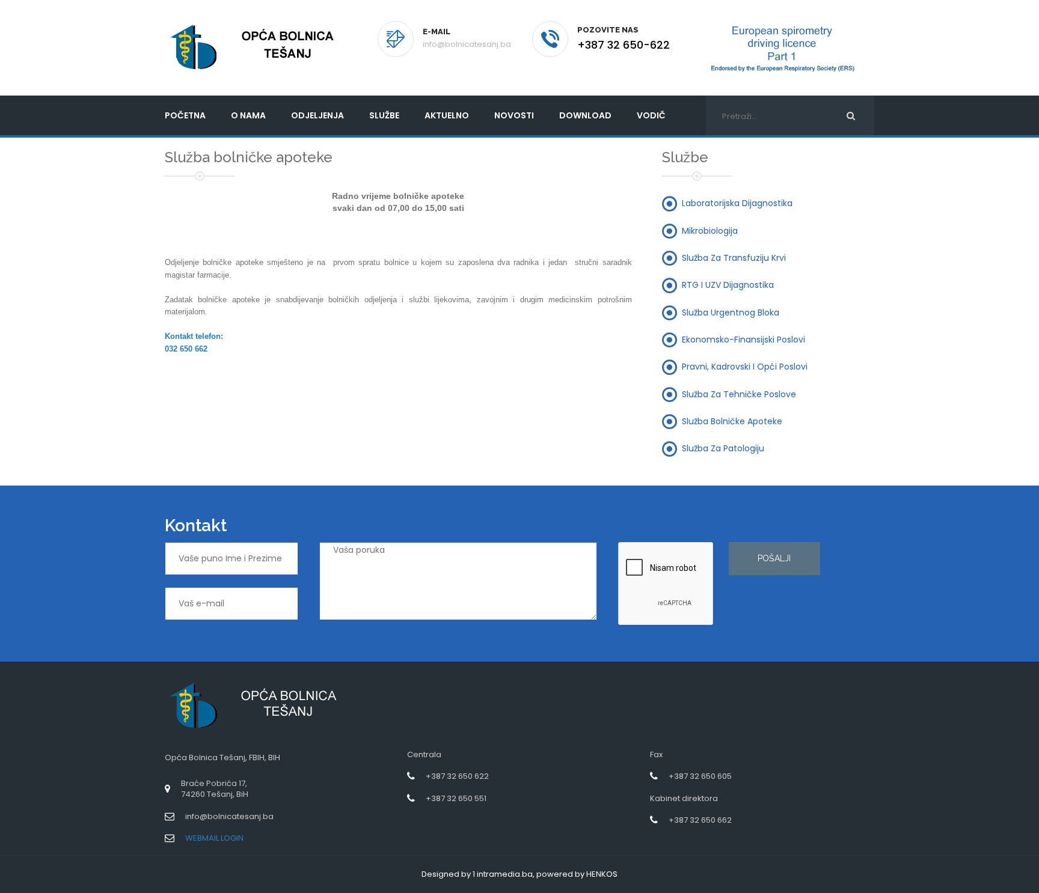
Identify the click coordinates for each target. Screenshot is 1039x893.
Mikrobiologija (710, 230)
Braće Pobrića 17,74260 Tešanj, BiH (214, 789)
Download (585, 115)
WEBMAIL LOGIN (214, 838)
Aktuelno (446, 115)
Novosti (514, 115)
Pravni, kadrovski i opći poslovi (745, 367)
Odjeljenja (317, 115)
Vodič (651, 115)
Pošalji (774, 558)
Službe (384, 115)
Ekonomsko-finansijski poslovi (743, 339)
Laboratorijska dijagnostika (737, 203)
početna (185, 115)
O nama (248, 115)
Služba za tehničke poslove (739, 394)
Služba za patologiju (723, 448)
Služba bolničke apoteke (732, 421)
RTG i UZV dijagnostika (728, 285)
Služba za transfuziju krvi (734, 258)
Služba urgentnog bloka (730, 312)
